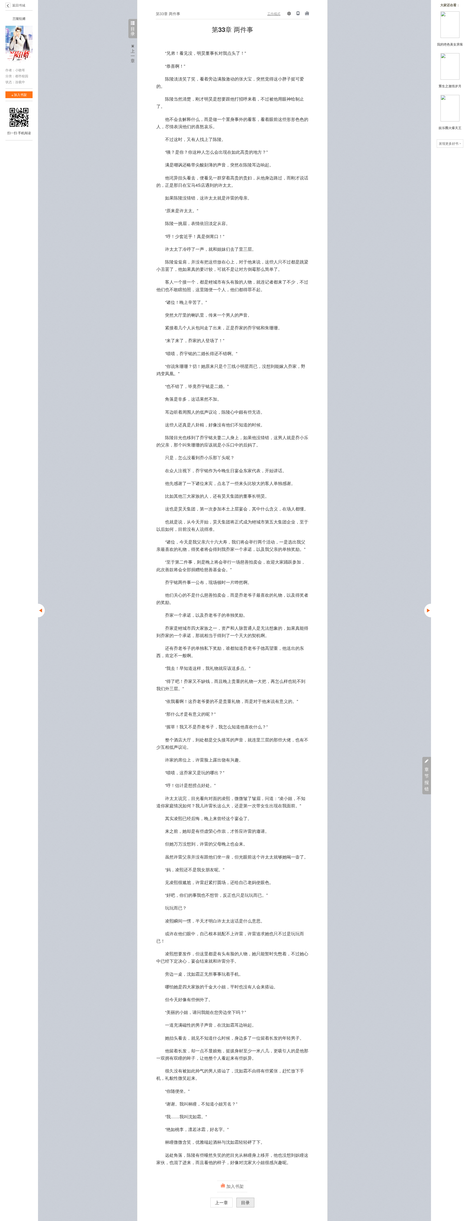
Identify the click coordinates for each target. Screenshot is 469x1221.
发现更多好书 (450, 143)
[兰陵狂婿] (19, 45)
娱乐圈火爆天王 (450, 127)
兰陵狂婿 (19, 18)
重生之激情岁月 (450, 85)
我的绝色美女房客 (450, 44)
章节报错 (426, 779)
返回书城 (18, 5)
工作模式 (273, 13)
